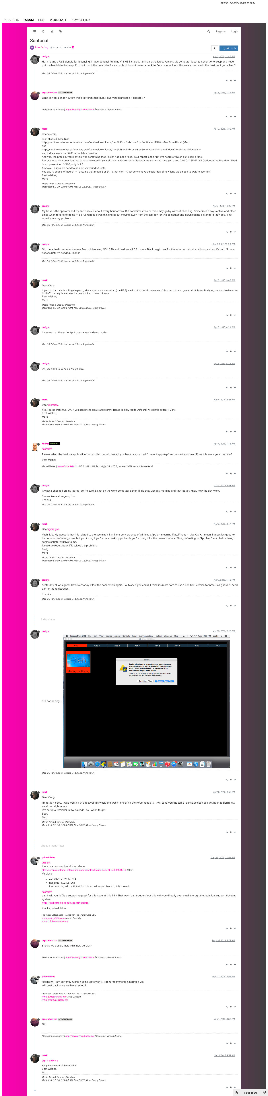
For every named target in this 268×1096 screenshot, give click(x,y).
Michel (45, 443)
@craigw (53, 404)
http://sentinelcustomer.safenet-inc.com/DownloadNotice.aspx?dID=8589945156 (84, 870)
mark (44, 128)
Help (41, 20)
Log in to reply (229, 48)
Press (224, 3)
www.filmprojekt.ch (67, 466)
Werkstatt (58, 20)
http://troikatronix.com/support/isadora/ (66, 902)
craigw (45, 56)
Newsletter (80, 20)
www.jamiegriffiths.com (54, 918)
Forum (29, 20)
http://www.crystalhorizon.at (79, 109)
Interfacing (41, 47)
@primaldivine (50, 1060)
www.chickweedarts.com (55, 921)
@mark (46, 862)
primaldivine (48, 857)
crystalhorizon (49, 92)
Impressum (247, 3)
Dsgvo (234, 3)
